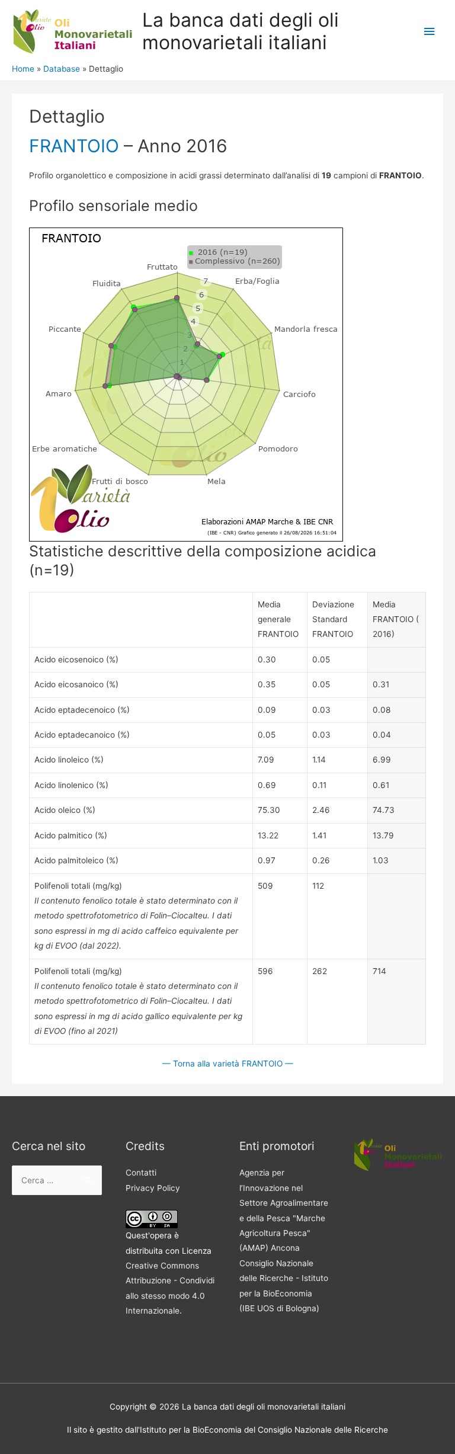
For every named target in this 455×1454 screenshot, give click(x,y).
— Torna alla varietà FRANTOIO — (227, 1063)
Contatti (141, 1172)
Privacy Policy (153, 1188)
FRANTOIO (74, 145)
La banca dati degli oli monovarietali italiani (240, 31)
